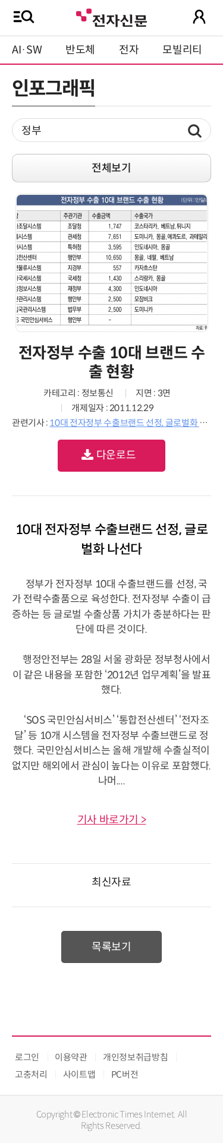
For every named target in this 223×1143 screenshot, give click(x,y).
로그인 (27, 1057)
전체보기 (111, 168)
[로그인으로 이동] (199, 17)
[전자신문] (111, 16)
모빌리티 (182, 49)
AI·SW (27, 49)
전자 (129, 49)
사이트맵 (79, 1074)
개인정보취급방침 (135, 1057)
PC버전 (125, 1074)
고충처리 (31, 1074)
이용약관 (71, 1057)
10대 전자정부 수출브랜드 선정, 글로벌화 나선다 (136, 422)
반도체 (80, 49)
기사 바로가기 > (111, 819)
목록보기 (111, 946)
